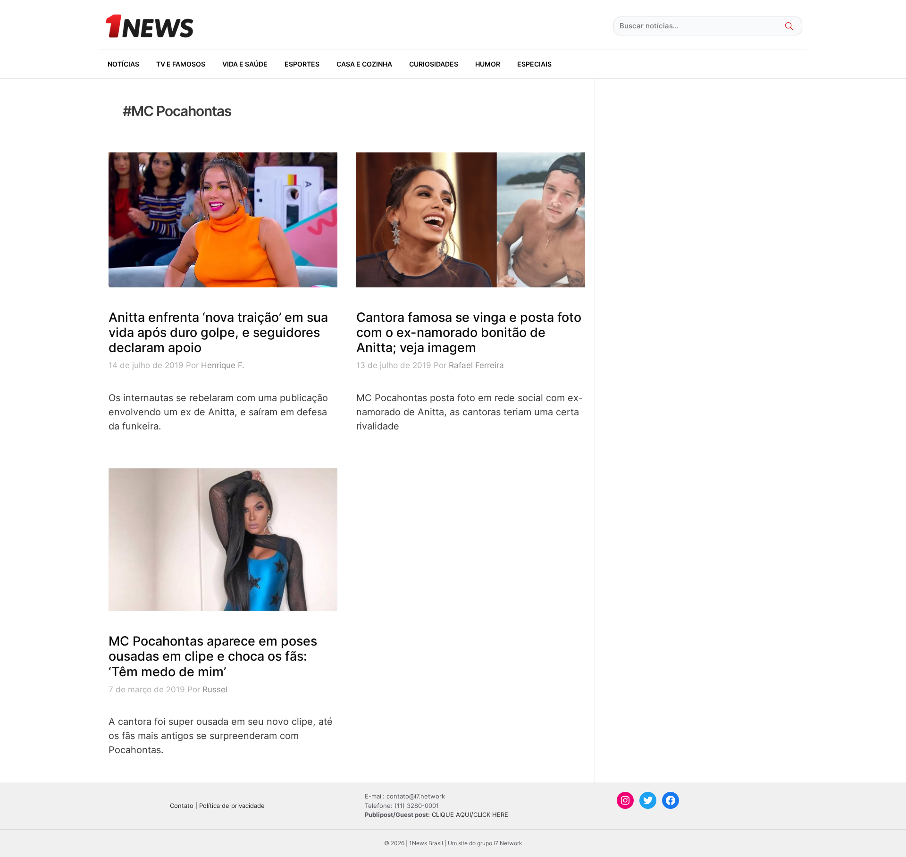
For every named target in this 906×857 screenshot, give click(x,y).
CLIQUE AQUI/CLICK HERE (470, 814)
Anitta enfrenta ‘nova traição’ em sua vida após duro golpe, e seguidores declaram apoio (218, 333)
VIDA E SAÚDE (245, 64)
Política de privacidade (232, 805)
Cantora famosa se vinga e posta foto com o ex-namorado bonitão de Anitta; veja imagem (468, 333)
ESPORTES (302, 64)
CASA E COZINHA (364, 64)
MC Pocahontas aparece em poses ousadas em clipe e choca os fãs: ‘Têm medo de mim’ (213, 656)
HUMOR (487, 64)
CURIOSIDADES (433, 64)
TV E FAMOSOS (180, 64)
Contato (181, 805)
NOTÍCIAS (123, 64)
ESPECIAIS (534, 64)
